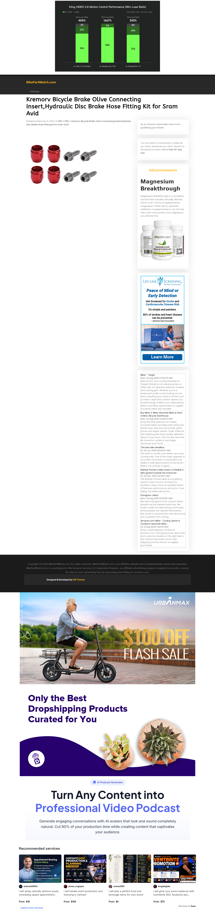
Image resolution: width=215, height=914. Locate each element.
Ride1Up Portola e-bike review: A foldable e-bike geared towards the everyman (163, 471)
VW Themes (78, 579)
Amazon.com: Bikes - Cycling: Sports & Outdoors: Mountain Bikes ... (160, 522)
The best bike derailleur (152, 447)
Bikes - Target (148, 375)
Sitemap (34, 91)
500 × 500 (63, 121)
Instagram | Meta (149, 495)
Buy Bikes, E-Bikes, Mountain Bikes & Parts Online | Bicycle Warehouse (161, 414)
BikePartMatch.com (41, 82)
